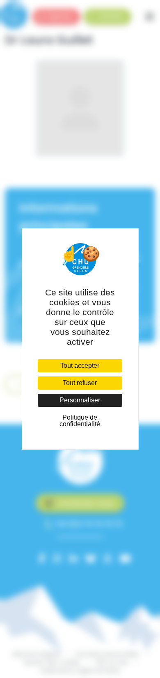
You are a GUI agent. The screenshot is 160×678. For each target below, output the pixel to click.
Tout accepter (79, 365)
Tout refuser (80, 382)
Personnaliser (79, 400)
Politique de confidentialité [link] (79, 420)
